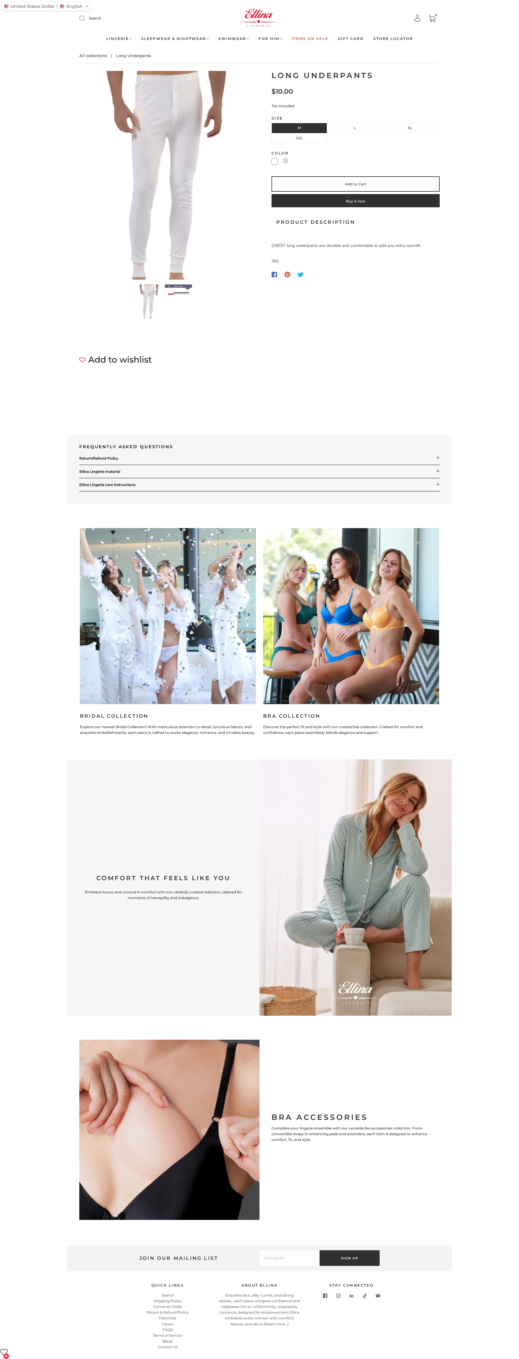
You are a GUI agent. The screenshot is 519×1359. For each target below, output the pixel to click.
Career (168, 1324)
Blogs (167, 1341)
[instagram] (338, 1296)
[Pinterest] (287, 274)
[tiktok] (364, 1296)
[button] (96, 176)
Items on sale (310, 38)
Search (95, 18)
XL (410, 128)
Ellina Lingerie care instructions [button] (107, 484)
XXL (299, 138)
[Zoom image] (163, 176)
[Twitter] (300, 274)
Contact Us (168, 1347)
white (274, 161)
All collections (93, 55)
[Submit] (86, 18)
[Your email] (290, 1258)
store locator (393, 38)
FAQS (167, 1329)
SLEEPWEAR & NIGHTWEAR (173, 38)
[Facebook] (274, 274)
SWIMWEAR (232, 38)
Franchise (167, 1318)
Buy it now (356, 201)
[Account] (417, 18)
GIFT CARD (351, 38)
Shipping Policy (168, 1301)
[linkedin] (351, 1296)
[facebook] (325, 1296)
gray (285, 161)
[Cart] (432, 18)
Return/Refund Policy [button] (98, 458)
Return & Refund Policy (168, 1312)
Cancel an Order (167, 1306)
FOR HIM (269, 38)
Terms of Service (167, 1335)
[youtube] (377, 1296)
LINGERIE (117, 38)
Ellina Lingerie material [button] (99, 471)
